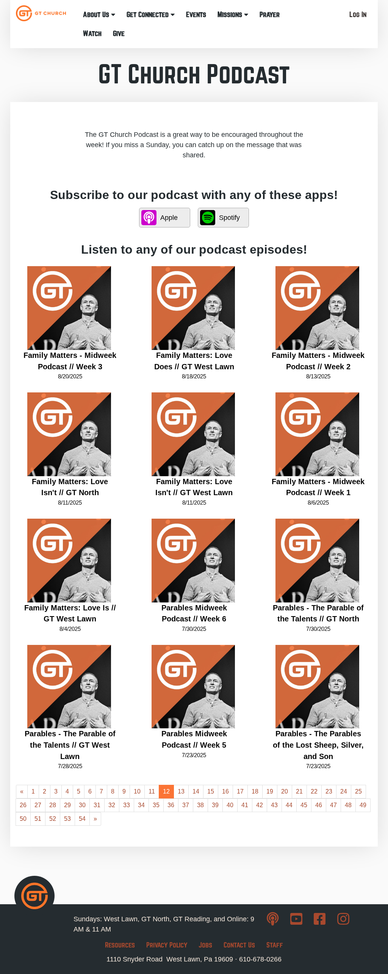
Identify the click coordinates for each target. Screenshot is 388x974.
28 (52, 805)
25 (358, 791)
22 (314, 791)
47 (333, 805)
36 (170, 805)
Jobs (205, 945)
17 (240, 791)
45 (303, 805)
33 (126, 805)
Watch (92, 33)
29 (67, 805)
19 (269, 791)
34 (141, 805)
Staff (274, 945)
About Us (97, 14)
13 (181, 791)
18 (255, 791)
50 (23, 819)
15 (210, 791)
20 (284, 791)
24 (343, 791)
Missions (230, 14)
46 (318, 805)
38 (200, 805)
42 (259, 805)
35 (156, 805)
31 (97, 805)
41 (244, 805)
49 (363, 805)
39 (215, 805)
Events (196, 14)
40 (230, 805)
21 (299, 791)
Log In (357, 14)
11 (152, 791)
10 (137, 791)
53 (67, 819)
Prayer (270, 14)
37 (185, 805)
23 (328, 791)
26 (23, 805)
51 (37, 819)
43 (274, 805)
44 (289, 805)
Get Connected (149, 14)
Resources (120, 945)
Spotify (229, 217)
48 (348, 805)
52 (52, 819)
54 (82, 819)
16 (225, 791)
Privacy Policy (166, 945)
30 (82, 805)
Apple (169, 217)
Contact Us (239, 945)
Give (119, 33)
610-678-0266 (260, 959)
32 (111, 805)
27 (37, 805)
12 (166, 791)
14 (195, 791)
